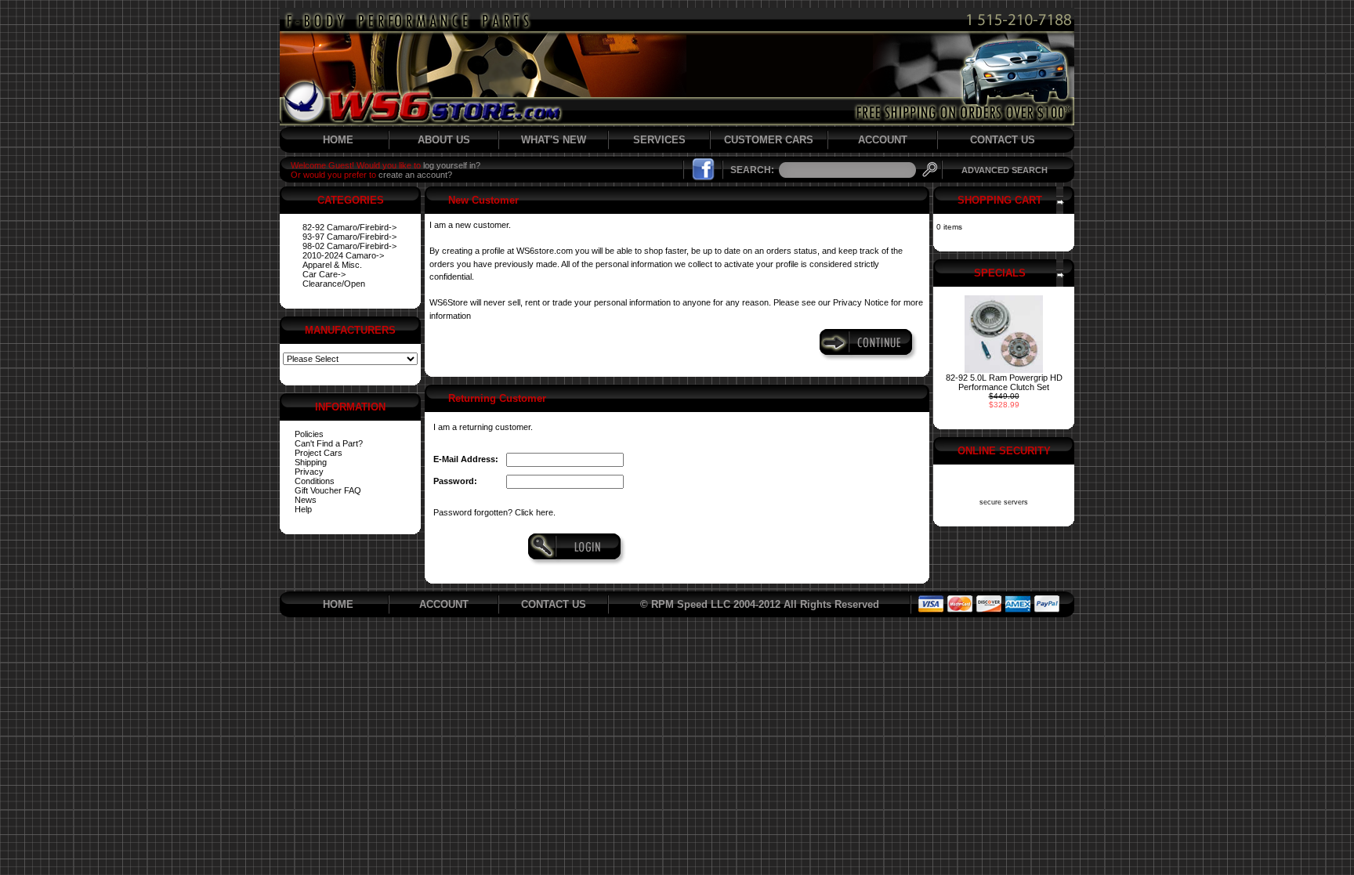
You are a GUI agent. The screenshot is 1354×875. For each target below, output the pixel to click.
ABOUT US (444, 140)
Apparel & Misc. (332, 264)
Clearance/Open (333, 283)
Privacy (309, 471)
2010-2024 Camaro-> (343, 255)
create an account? (415, 174)
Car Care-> (324, 274)
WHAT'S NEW (553, 140)
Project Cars (318, 452)
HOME (338, 140)
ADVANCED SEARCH (1004, 170)
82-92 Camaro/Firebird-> (349, 227)
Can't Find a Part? (329, 443)
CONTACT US (1002, 140)
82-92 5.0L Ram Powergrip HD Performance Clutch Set (1004, 382)
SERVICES (659, 140)
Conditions (315, 481)
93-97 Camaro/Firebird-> (349, 236)
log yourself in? (451, 165)
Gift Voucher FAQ (328, 490)
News (306, 499)
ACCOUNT (882, 140)
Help (303, 509)
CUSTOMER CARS (768, 140)
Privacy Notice (861, 302)
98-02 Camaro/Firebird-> (349, 246)
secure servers (1003, 502)
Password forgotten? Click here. (494, 512)
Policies (309, 434)
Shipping (311, 462)
